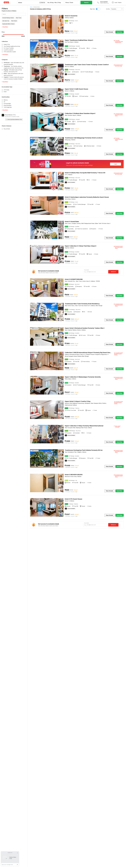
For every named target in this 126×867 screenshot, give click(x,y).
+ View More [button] (5, 27)
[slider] (2, 34)
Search (86, 2)
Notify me (113, 271)
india (31, 7)
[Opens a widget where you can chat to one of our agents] (10, 858)
